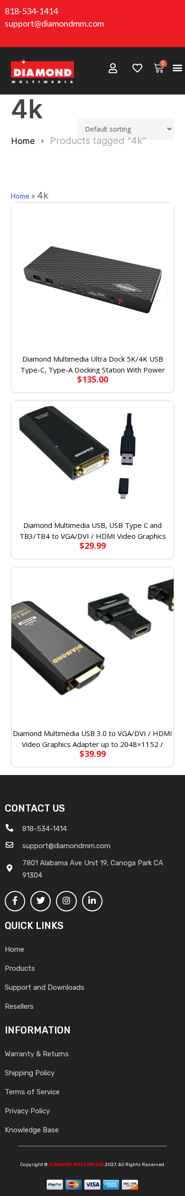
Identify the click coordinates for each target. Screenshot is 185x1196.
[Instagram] (66, 901)
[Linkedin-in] (92, 901)
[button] (177, 68)
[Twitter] (40, 901)
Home (23, 141)
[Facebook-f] (15, 901)
